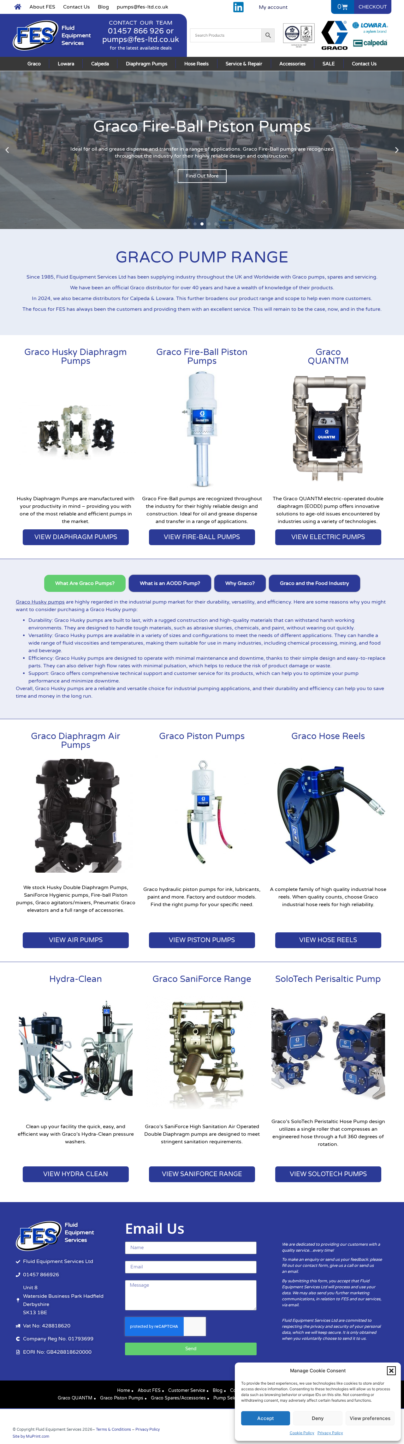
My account (273, 7)
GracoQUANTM (328, 356)
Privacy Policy (330, 1432)
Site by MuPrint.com (31, 1436)
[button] (391, 1371)
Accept (265, 1418)
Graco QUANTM (75, 1398)
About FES (42, 7)
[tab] (85, 583)
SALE (329, 64)
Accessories (292, 64)
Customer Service (186, 1390)
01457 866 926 (136, 31)
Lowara (66, 64)
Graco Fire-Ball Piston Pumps (201, 356)
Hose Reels (196, 64)
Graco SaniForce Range (201, 979)
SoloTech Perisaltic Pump (328, 979)
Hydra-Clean (75, 979)
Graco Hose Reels (328, 736)
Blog (103, 7)
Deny (318, 1418)
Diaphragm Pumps (146, 64)
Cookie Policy (302, 1432)
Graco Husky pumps (40, 602)
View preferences (370, 1418)
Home (123, 1390)
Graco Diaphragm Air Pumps (75, 740)
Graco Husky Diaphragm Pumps (75, 356)
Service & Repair (244, 64)
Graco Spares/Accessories (178, 1398)
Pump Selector (228, 1398)
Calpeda (100, 64)
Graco (34, 64)
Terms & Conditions (113, 1429)
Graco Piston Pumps (202, 736)
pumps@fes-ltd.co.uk (142, 7)
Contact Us (76, 7)
